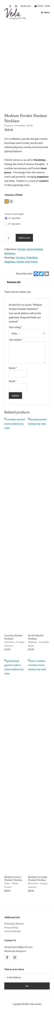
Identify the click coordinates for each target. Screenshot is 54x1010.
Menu (47, 12)
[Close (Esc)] (44, 3)
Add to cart (24, 237)
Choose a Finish (13, 194)
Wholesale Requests (15, 951)
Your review (16, 339)
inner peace (31, 261)
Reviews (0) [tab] (14, 282)
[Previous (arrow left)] (5, 505)
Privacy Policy (11, 927)
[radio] (6, 201)
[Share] (38, 3)
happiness (9, 261)
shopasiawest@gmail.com (18, 947)
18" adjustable (14, 218)
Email (13, 381)
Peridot (21, 249)
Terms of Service (12, 931)
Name (13, 368)
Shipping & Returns (14, 923)
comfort (20, 257)
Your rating (15, 327)
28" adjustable (14, 224)
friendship (31, 257)
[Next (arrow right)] (49, 505)
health (20, 261)
